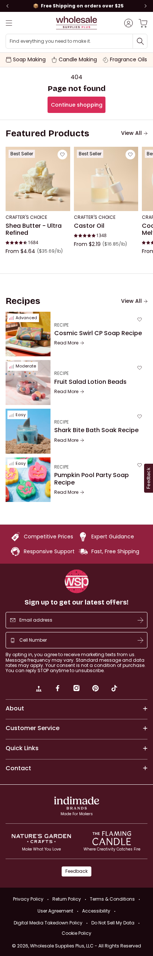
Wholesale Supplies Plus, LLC (85, 946)
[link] (38, 689)
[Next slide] (145, 6)
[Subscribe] (140, 620)
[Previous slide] (7, 6)
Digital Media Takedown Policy (48, 923)
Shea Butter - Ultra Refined (34, 229)
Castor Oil (89, 226)
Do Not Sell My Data (112, 923)
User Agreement (55, 911)
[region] (76, 6)
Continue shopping (76, 104)
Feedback (76, 871)
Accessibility (96, 911)
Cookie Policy (76, 933)
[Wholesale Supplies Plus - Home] (76, 22)
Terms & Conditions (112, 899)
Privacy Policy (28, 899)
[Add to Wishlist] (62, 154)
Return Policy (66, 899)
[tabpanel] (76, 206)
